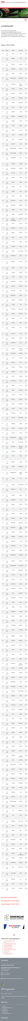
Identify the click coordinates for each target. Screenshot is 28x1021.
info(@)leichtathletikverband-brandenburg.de (12, 978)
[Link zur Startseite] (14, 2)
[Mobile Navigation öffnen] (25, 19)
